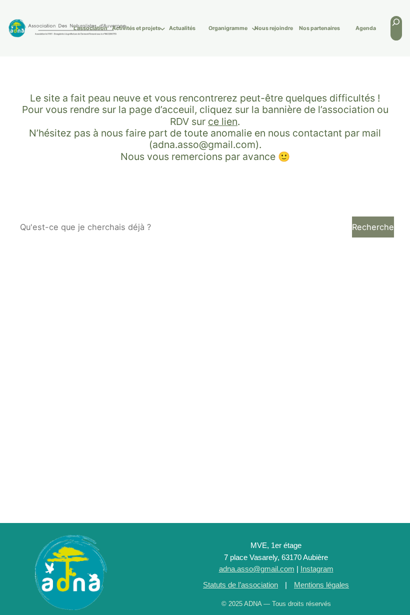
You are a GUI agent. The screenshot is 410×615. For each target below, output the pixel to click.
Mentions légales (321, 585)
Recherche (373, 227)
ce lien (223, 122)
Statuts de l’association (240, 585)
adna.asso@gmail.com (256, 569)
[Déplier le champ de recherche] (396, 28)
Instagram (317, 569)
